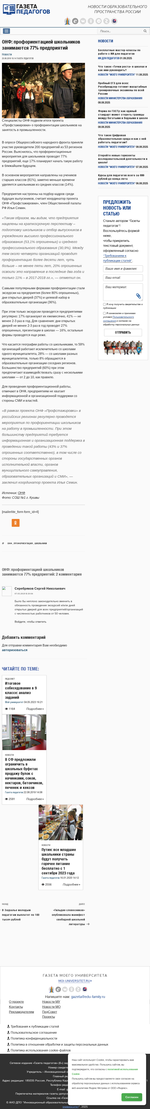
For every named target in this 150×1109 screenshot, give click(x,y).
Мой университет (14, 702)
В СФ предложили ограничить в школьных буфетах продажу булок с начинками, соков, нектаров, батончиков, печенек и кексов (24, 773)
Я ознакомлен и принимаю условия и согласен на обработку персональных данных (121, 319)
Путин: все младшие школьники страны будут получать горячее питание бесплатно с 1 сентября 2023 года (59, 861)
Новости (7, 54)
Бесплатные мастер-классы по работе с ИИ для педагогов (119, 51)
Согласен (131, 1097)
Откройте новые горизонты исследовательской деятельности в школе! (122, 159)
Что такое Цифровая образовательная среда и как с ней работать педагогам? (122, 139)
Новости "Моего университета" (116, 75)
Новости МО (51, 1007)
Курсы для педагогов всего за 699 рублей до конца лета (121, 177)
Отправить (123, 332)
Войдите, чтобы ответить (30, 621)
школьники (41, 543)
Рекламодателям (21, 1012)
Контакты (16, 1007)
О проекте (16, 1002)
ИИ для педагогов (108, 58)
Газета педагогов (14, 792)
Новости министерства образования (120, 98)
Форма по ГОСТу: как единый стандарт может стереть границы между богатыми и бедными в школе (123, 114)
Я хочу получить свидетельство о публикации (123, 306)
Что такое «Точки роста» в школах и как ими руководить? (122, 68)
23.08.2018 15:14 (9, 59)
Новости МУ (51, 1002)
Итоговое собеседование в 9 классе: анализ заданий (21, 690)
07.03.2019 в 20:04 (24, 594)
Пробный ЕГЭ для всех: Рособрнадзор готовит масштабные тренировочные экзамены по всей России (122, 88)
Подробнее (34, 709)
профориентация (23, 543)
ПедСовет (10, 679)
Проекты (48, 1017)
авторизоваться (14, 650)
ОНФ (21, 493)
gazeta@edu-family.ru (88, 997)
